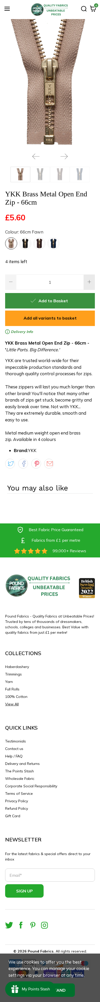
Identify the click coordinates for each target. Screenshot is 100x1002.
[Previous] (36, 156)
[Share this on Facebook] (23, 464)
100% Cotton (16, 696)
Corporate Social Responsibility (31, 786)
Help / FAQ (14, 756)
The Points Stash (19, 771)
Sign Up (24, 891)
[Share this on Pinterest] (36, 464)
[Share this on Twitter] (10, 464)
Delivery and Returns (22, 763)
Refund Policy (16, 808)
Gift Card (12, 816)
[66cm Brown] (39, 243)
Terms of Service (19, 793)
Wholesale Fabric (19, 778)
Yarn (9, 681)
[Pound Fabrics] (50, 9)
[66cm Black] (25, 243)
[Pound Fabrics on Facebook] (21, 925)
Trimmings (13, 674)
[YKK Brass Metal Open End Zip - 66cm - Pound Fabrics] (50, 84)
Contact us (14, 748)
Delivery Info (21, 331)
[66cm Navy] (53, 243)
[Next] (64, 156)
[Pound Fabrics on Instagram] (44, 925)
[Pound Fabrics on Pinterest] (33, 925)
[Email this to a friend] (49, 464)
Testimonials (15, 741)
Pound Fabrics (41, 951)
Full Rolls (12, 689)
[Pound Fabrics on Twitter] (9, 925)
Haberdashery (17, 666)
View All (12, 704)
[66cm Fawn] (11, 243)
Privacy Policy (16, 801)
